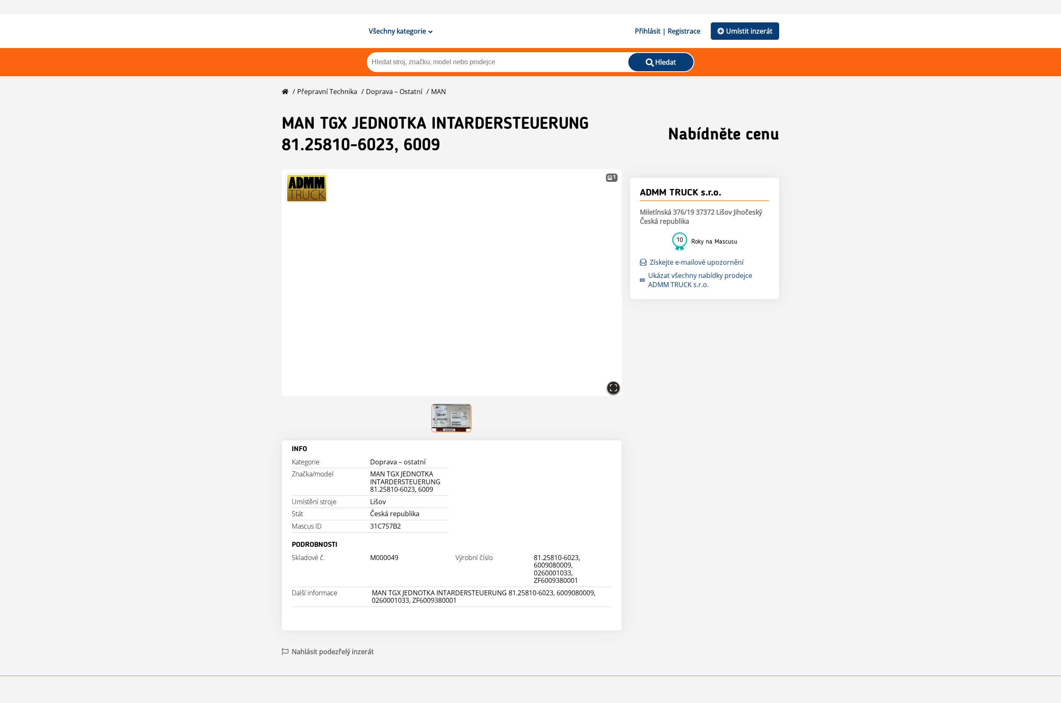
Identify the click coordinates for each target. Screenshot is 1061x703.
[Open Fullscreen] (613, 388)
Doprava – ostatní (394, 91)
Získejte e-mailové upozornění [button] (697, 262)
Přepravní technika (327, 91)
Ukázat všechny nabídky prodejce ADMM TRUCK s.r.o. (700, 280)
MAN (438, 91)
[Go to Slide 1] (451, 418)
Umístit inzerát (749, 31)
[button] (452, 282)
